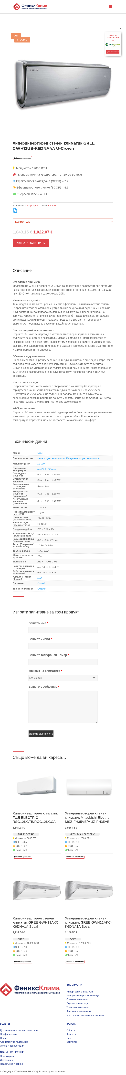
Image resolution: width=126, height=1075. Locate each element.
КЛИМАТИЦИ (74, 985)
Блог (69, 1038)
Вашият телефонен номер (49, 655)
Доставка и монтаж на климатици (19, 1030)
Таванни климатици (77, 1007)
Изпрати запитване (31, 243)
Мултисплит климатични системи (85, 1015)
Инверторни (31, 205)
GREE (21, 939)
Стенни (52, 205)
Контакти (71, 1041)
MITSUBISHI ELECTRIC (82, 834)
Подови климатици (77, 1003)
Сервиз (4, 1038)
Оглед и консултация (12, 1045)
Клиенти (71, 1034)
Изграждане (6, 1060)
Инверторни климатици (51, 458)
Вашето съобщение (44, 686)
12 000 (41, 463)
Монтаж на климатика (45, 671)
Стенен (41, 588)
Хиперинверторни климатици (83, 458)
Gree (40, 453)
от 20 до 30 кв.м (46, 469)
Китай (41, 583)
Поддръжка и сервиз (11, 1063)
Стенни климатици (76, 999)
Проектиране (7, 1056)
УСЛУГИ (5, 1023)
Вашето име (38, 623)
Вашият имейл (40, 639)
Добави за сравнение (22, 158)
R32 (39, 578)
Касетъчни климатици (78, 1011)
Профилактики (8, 1034)
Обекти (70, 1030)
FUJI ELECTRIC (26, 834)
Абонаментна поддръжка (14, 1041)
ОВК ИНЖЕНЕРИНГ (12, 1052)
